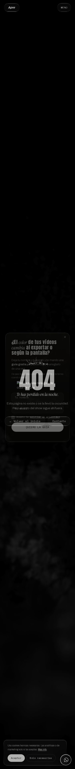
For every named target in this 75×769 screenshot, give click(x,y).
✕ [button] (66, 332)
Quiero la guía (37, 426)
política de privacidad (45, 415)
